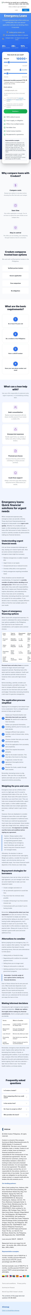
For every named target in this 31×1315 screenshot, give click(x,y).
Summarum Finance (8, 1287)
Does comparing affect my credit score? (14, 1096)
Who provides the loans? (11, 1115)
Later (16, 10)
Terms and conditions (9, 1283)
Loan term (7, 70)
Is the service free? (10, 1103)
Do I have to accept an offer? (13, 1109)
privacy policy (19, 99)
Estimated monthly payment (10, 80)
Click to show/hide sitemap (10, 1310)
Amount (6, 59)
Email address (8, 87)
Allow (25, 10)
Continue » (15, 111)
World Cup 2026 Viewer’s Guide (12, 1292)
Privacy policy (21, 1283)
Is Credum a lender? (10, 1090)
